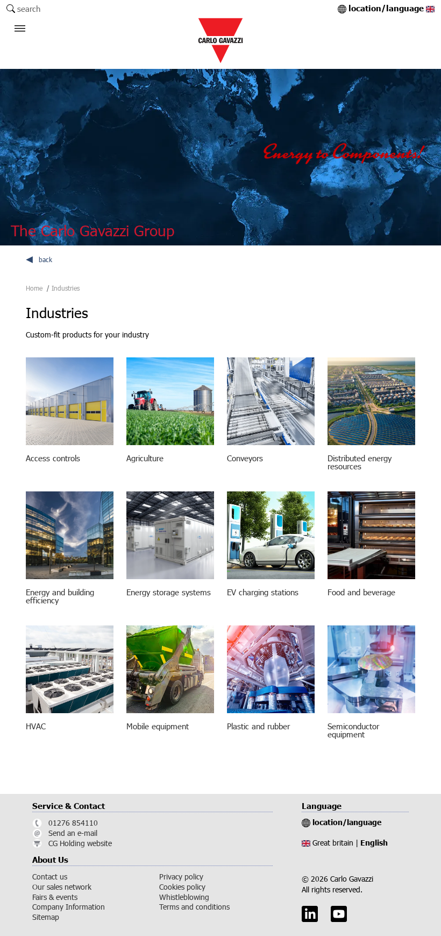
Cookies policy (182, 887)
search (28, 8)
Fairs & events (54, 897)
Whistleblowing (184, 897)
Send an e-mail (72, 833)
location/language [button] (387, 9)
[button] (22, 35)
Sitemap (45, 917)
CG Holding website (80, 843)
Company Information (68, 907)
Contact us (49, 876)
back (45, 260)
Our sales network (61, 887)
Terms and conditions (194, 907)
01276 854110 (73, 823)
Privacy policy (181, 876)
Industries (66, 288)
